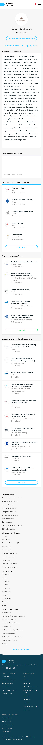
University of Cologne (9, 640)
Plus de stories (21, 330)
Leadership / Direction (9, 564)
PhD (4, 536)
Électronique (7, 522)
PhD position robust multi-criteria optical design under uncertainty (23, 415)
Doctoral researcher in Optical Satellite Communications (23, 429)
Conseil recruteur (7, 732)
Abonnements (6, 721)
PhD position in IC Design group (21, 456)
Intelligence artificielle (9, 501)
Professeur (6, 546)
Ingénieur (26, 703)
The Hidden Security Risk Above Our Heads (24, 262)
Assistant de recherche (10, 567)
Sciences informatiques (10, 515)
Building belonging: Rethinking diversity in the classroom (20, 302)
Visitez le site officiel (12, 46)
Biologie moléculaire (9, 512)
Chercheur (6, 550)
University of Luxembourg (11, 623)
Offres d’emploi (6, 676)
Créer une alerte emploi (9, 690)
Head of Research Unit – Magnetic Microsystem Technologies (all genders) (23, 360)
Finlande (5, 581)
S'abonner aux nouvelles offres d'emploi (22, 39)
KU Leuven (6, 613)
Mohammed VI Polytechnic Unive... (13, 616)
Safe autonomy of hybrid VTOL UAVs (22, 372)
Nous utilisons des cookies (15, 739)
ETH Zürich (6, 626)
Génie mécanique (8, 529)
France (5, 605)
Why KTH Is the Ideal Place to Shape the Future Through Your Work (22, 316)
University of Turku (8, 633)
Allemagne (6, 592)
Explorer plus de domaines (20, 649)
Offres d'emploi (6, 718)
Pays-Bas (6, 588)
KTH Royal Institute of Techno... (12, 637)
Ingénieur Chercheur (9, 557)
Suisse (5, 585)
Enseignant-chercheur (9, 553)
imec (4, 644)
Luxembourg (6, 598)
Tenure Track (6, 560)
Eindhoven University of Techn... (12, 630)
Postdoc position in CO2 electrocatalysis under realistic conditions (23, 401)
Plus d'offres (21, 482)
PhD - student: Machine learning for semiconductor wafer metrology (22, 385)
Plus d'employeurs (21, 247)
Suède (25, 33)
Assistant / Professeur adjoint (12, 543)
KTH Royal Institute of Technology (22, 200)
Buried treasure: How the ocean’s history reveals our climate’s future (21, 274)
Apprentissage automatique (11, 498)
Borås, (21, 33)
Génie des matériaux (9, 508)
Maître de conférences (30, 687)
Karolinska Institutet (18, 188)
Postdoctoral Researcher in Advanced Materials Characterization (22, 469)
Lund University (17, 235)
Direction (26, 710)
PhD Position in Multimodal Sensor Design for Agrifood (24, 443)
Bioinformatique (8, 519)
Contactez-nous (7, 694)
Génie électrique (8, 505)
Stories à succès (7, 728)
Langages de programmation (12, 525)
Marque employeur (8, 725)
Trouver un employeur (9, 680)
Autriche (5, 602)
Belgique (5, 574)
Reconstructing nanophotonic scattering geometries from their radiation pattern (23, 346)
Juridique (4, 739)
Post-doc (26, 680)
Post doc (6, 539)
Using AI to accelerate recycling (20, 290)
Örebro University (17, 223)
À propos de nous (7, 683)
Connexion (5, 687)
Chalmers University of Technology (22, 211)
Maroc (5, 595)
